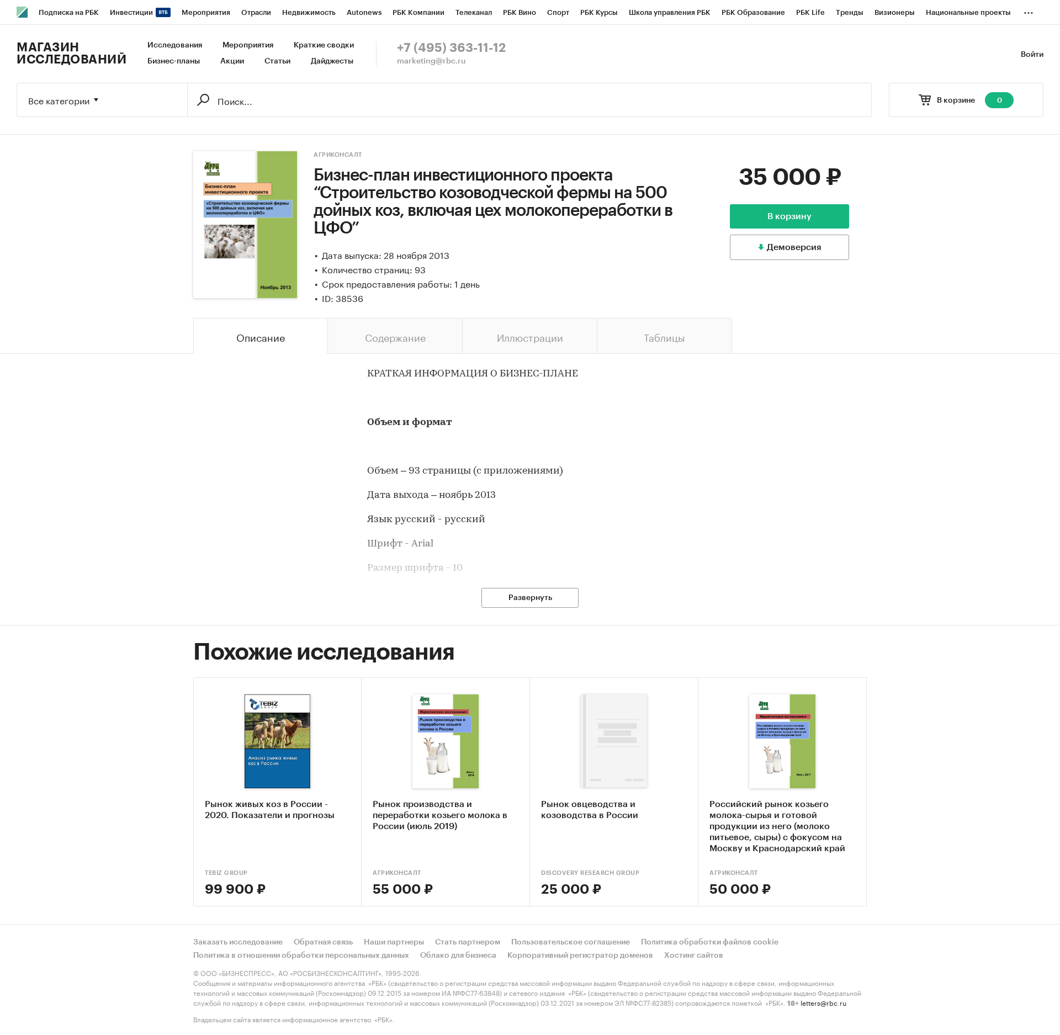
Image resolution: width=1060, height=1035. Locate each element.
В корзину (789, 216)
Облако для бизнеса (458, 955)
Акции (232, 61)
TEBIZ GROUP (226, 873)
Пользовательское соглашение (570, 942)
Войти (1032, 55)
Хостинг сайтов (693, 955)
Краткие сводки (324, 45)
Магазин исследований (71, 53)
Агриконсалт (338, 155)
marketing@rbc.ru (431, 61)
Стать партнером (467, 942)
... (1029, 10)
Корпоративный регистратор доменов (580, 955)
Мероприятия (247, 45)
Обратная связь (323, 942)
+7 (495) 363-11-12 (451, 48)
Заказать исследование (238, 942)
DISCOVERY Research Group (590, 873)
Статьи (277, 61)
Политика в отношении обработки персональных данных (301, 955)
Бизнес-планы (173, 61)
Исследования (174, 45)
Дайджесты (332, 61)
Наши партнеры (394, 942)
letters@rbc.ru (823, 1002)
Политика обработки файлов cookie (709, 942)
